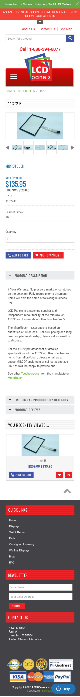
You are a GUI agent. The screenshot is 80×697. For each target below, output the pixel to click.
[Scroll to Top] (68, 492)
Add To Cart (23, 475)
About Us (28, 29)
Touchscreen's (30, 373)
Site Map (66, 29)
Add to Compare (68, 475)
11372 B (40, 460)
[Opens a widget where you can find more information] (63, 689)
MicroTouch (15, 166)
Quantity (11, 231)
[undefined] (40, 138)
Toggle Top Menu (40, 22)
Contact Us (47, 29)
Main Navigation (14, 77)
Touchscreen (25, 91)
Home (9, 91)
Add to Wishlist (59, 475)
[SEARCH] (70, 38)
